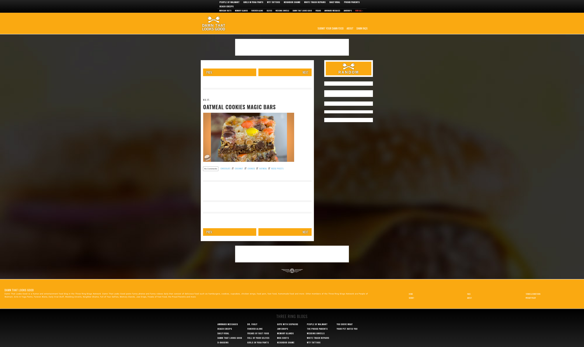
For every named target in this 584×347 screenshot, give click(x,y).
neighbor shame (285, 342)
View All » (359, 10)
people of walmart (317, 324)
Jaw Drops (282, 328)
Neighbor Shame (292, 2)
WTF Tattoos (273, 2)
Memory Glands (241, 10)
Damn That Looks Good (219, 23)
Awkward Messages (332, 10)
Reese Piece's (277, 168)
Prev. (209, 72)
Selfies (269, 10)
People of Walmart (229, 2)
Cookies (251, 168)
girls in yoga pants (258, 342)
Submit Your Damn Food (331, 28)
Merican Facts (225, 10)
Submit (411, 298)
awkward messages (227, 324)
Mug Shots (283, 337)
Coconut (239, 168)
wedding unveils (316, 333)
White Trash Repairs (315, 2)
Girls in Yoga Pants (253, 2)
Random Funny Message (348, 68)
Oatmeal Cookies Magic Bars (239, 107)
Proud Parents (352, 2)
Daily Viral (334, 2)
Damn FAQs (362, 28)
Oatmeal (263, 168)
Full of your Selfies (258, 337)
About (350, 28)
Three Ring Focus (292, 270)
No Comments (210, 169)
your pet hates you (347, 328)
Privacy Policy (531, 298)
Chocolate (226, 168)
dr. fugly (252, 324)
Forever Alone (257, 10)
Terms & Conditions (533, 294)
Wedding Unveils (282, 10)
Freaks (318, 10)
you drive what (345, 324)
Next (305, 72)
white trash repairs (318, 337)
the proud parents (317, 328)
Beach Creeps (226, 6)
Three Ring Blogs (292, 316)
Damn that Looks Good (302, 10)
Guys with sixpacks (287, 324)
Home (411, 294)
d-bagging (223, 342)
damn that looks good (229, 337)
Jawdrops (348, 10)
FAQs (468, 294)
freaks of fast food (258, 333)
